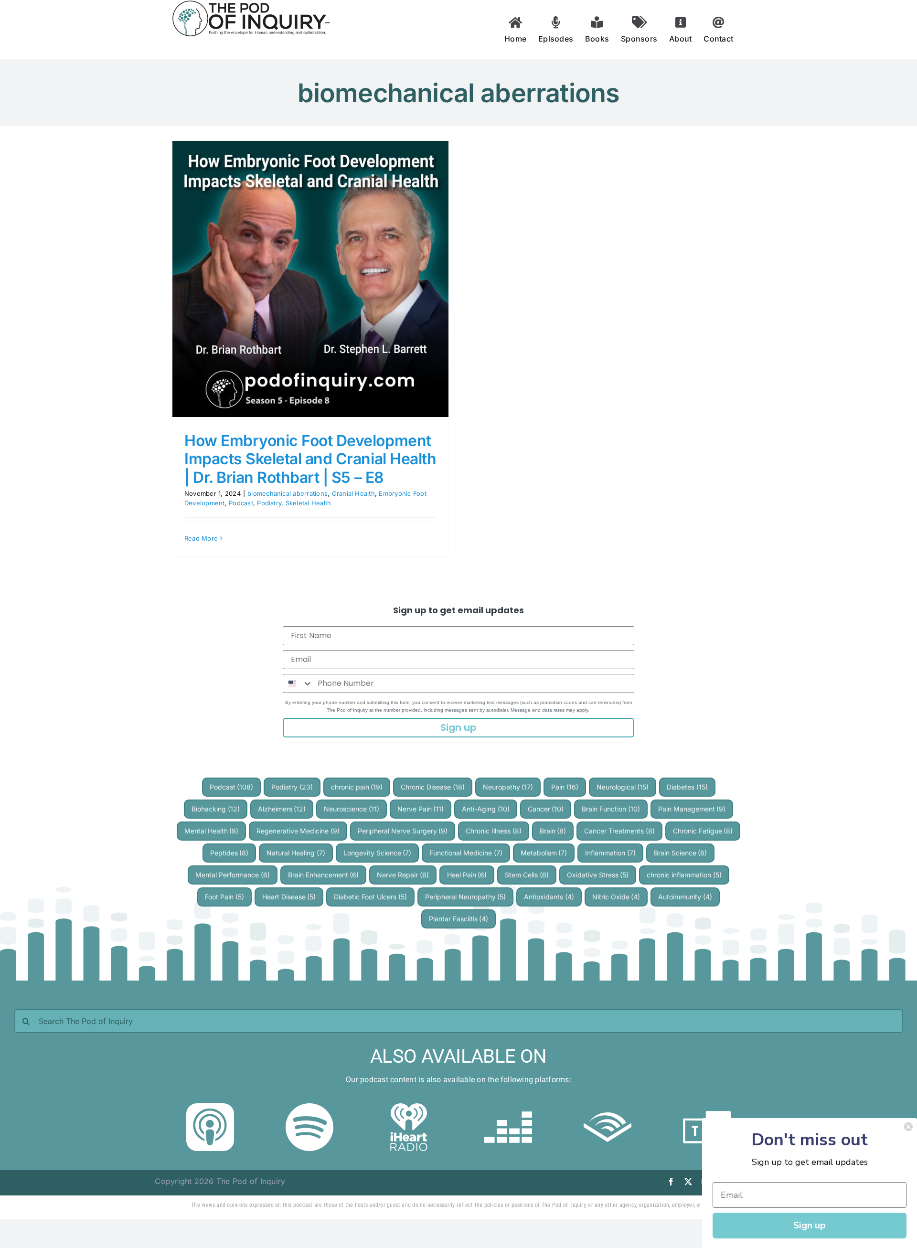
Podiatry (269, 503)
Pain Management (692, 809)
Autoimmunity (685, 897)
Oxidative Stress (598, 875)
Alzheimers (282, 809)
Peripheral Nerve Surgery (403, 831)
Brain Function (611, 809)
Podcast (241, 503)
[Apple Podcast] (210, 1107)
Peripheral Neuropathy (465, 897)
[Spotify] (309, 1107)
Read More (201, 538)
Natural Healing (296, 853)
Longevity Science (377, 853)
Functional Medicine (465, 853)
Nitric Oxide (616, 897)
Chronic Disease (433, 787)
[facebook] (671, 1181)
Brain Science (680, 853)
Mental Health (211, 831)
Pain (564, 787)
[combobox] (298, 683)
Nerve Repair (403, 875)
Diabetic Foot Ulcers (370, 897)
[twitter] (688, 1181)
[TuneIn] (707, 1107)
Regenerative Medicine (298, 831)
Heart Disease (289, 897)
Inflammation (610, 853)
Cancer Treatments (619, 831)
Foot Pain (224, 897)
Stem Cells (527, 875)
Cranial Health (353, 493)
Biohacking (216, 809)
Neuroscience (351, 809)
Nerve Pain (420, 809)
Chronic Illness (494, 831)
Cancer (546, 809)
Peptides (229, 853)
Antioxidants (549, 897)
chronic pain (357, 787)
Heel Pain (467, 875)
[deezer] (508, 1107)
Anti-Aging (486, 809)
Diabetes (687, 787)
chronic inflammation (684, 875)
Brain (553, 831)
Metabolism (544, 853)
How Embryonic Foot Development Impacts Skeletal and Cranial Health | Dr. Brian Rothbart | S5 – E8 (310, 459)
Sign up (458, 727)
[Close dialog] (908, 1126)
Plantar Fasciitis (459, 919)
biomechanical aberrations (287, 493)
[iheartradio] (409, 1107)
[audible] (607, 1107)
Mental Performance (232, 875)
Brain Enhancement (323, 875)
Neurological (623, 787)
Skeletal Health (308, 503)
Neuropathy (508, 787)
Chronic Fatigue (703, 831)
